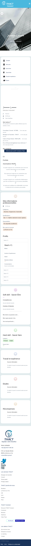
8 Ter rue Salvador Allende (7, 451)
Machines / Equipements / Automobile (13, 211)
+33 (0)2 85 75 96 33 (7, 447)
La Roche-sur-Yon (8, 229)
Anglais (11, 340)
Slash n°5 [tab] (6, 280)
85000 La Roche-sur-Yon (7, 453)
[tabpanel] (15, 255)
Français (6, 340)
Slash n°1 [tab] (6, 240)
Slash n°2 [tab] (6, 270)
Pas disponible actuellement (10, 223)
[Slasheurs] (5, 261)
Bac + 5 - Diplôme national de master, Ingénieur (15, 217)
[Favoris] (15, 44)
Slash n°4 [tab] (6, 276)
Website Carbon (20, 520)
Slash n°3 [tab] (6, 273)
